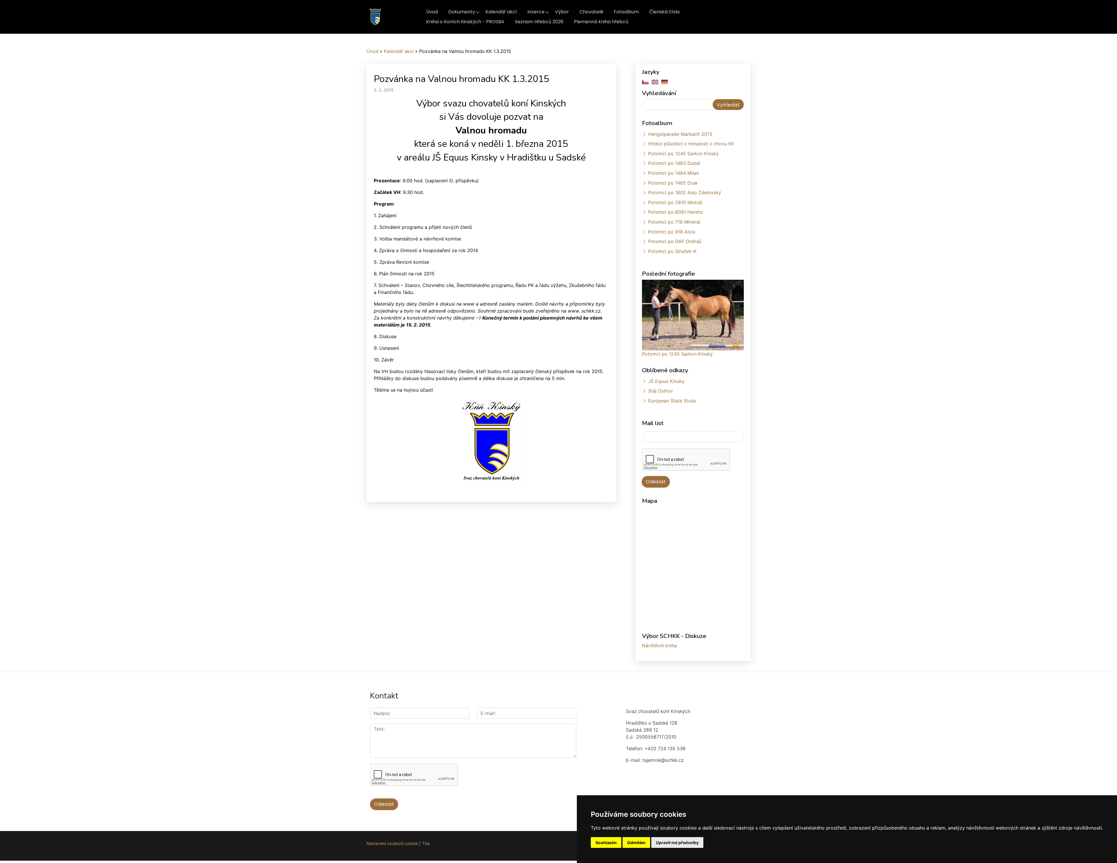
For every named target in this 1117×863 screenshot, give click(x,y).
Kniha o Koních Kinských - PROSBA (465, 21)
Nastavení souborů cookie (392, 843)
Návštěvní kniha (659, 645)
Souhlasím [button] (606, 842)
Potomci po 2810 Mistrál (675, 202)
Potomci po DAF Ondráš (674, 241)
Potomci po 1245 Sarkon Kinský (683, 153)
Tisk (426, 843)
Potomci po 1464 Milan (673, 173)
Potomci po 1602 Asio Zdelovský (684, 192)
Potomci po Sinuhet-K (672, 251)
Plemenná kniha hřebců (601, 21)
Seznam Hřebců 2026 (539, 21)
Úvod (432, 11)
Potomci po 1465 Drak (673, 183)
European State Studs (672, 401)
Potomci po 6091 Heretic (675, 212)
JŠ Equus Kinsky (666, 381)
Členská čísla (664, 11)
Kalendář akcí (501, 11)
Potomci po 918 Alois (671, 232)
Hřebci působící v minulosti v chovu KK (691, 144)
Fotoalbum (626, 11)
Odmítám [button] (636, 842)
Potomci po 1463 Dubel (674, 163)
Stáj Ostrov (660, 391)
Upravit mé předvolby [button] (677, 842)
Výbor (562, 11)
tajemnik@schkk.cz (663, 760)
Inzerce (536, 11)
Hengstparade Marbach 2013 (680, 134)
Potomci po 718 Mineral (674, 222)
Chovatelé (591, 11)
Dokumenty (461, 11)
